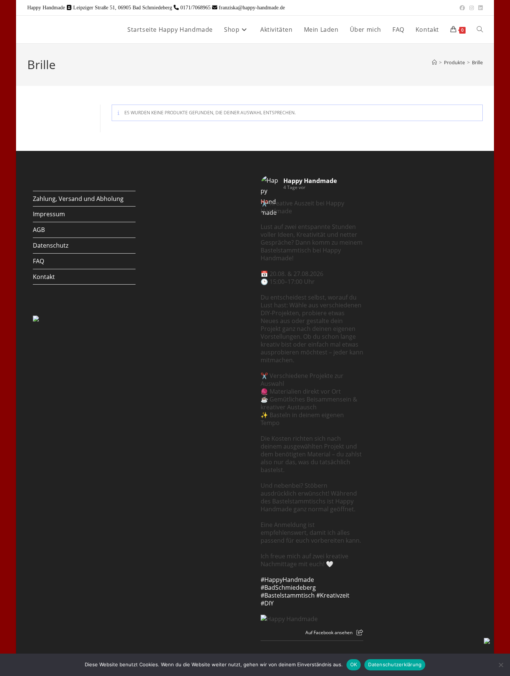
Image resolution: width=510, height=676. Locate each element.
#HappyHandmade (287, 580)
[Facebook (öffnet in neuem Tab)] (462, 8)
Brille (477, 62)
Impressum (49, 214)
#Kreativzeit (332, 595)
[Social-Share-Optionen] (359, 632)
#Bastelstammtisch (288, 595)
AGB (39, 230)
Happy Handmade (310, 181)
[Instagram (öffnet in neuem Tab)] (471, 8)
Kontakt (44, 277)
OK (353, 664)
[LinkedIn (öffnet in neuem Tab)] (479, 8)
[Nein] (500, 665)
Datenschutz (50, 245)
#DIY (267, 603)
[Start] (434, 62)
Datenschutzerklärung (395, 664)
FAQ (38, 261)
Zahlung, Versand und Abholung (78, 199)
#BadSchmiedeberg (288, 587)
